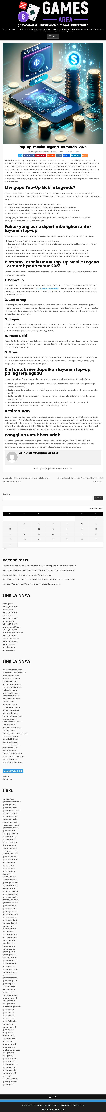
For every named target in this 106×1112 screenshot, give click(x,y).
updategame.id (10, 937)
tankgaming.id (9, 1055)
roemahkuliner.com (11, 678)
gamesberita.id (10, 905)
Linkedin (77, 155)
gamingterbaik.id (10, 816)
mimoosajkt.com (10, 713)
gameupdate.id (10, 923)
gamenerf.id (8, 1012)
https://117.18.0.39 (10, 612)
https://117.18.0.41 (10, 624)
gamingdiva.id (9, 1076)
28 (67, 539)
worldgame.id (9, 943)
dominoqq (7, 779)
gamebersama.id (11, 856)
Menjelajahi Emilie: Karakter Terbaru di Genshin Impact (27, 575)
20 (53, 534)
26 (39, 539)
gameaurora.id (9, 917)
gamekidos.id (9, 1061)
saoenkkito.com (10, 681)
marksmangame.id (11, 1050)
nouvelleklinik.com (11, 739)
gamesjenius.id (9, 839)
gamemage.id (9, 1027)
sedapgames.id (10, 851)
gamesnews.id (9, 908)
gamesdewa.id (9, 836)
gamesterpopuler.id (12, 801)
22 (82, 534)
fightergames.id (10, 995)
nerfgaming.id (9, 966)
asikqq (6, 776)
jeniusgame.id (9, 946)
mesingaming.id (10, 1078)
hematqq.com (9, 644)
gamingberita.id (10, 885)
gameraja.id (8, 865)
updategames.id (10, 914)
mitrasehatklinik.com (12, 727)
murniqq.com (9, 647)
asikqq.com (8, 603)
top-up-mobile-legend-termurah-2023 (53, 147)
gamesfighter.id (10, 977)
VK (60, 155)
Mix (85, 155)
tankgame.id (8, 1053)
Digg (67, 155)
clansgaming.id (10, 957)
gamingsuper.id (10, 1081)
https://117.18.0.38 (10, 630)
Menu (54, 36)
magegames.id (10, 998)
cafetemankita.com (11, 707)
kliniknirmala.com (10, 736)
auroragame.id (9, 928)
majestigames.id (10, 853)
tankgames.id (9, 1003)
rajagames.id (9, 862)
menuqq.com (9, 650)
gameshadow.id (10, 859)
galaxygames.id (10, 911)
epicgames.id (9, 1000)
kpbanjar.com (9, 730)
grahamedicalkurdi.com (14, 756)
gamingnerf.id (9, 949)
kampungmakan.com (12, 687)
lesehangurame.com (12, 670)
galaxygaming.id (10, 891)
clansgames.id (9, 986)
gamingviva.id (9, 1084)
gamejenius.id (9, 871)
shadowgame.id (10, 879)
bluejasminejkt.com (11, 698)
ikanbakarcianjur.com (12, 722)
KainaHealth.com (10, 742)
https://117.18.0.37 (10, 635)
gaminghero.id (9, 1067)
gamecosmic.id (10, 920)
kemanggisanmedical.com (15, 733)
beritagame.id (9, 940)
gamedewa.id (9, 868)
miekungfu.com (10, 704)
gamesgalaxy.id (10, 897)
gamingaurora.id (10, 882)
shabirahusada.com (12, 745)
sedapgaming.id (10, 833)
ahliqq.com (8, 609)
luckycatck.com (10, 690)
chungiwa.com (9, 719)
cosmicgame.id (10, 934)
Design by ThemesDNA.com (53, 1109)
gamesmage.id (10, 980)
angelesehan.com (11, 695)
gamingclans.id (10, 954)
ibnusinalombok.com (12, 753)
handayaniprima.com (12, 684)
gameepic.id (8, 1029)
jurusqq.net (8, 615)
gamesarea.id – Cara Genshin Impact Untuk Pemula (53, 25)
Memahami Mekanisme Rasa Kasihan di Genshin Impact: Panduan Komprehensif (39, 570)
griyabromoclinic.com (12, 762)
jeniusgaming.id (10, 819)
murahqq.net (8, 621)
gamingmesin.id (10, 1064)
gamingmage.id (10, 960)
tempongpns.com (11, 675)
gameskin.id (8, 1009)
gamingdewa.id (10, 807)
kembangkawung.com (13, 716)
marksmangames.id (12, 1006)
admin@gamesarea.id (39, 152)
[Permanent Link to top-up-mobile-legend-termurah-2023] (53, 93)
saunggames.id (10, 848)
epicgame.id (8, 1041)
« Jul (4, 549)
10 (10, 529)
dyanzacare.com (10, 759)
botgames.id (8, 992)
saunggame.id (9, 876)
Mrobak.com (8, 701)
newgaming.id (9, 888)
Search (6, 494)
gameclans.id (9, 1015)
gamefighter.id (9, 1021)
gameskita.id (8, 799)
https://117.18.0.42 (10, 618)
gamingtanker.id (10, 969)
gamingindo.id (9, 1073)
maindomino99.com (12, 627)
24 (10, 539)
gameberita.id (9, 926)
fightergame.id (9, 1038)
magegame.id (9, 1044)
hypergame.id (9, 1047)
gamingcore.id (9, 1070)
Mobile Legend (73, 152)
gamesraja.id (9, 830)
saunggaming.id (10, 822)
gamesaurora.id (10, 894)
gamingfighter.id (10, 972)
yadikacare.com (10, 747)
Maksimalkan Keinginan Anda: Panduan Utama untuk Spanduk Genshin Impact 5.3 (39, 565)
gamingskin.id (9, 952)
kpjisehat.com (9, 724)
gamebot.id (8, 1024)
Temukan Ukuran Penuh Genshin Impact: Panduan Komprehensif (31, 584)
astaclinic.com (9, 750)
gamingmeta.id (10, 963)
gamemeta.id (9, 1018)
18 (24, 534)
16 (96, 529)
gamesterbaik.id (10, 842)
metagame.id (9, 1035)
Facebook (30, 155)
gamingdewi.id (9, 804)
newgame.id (8, 931)
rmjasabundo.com (11, 710)
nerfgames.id (9, 989)
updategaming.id (10, 900)
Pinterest (41, 155)
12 (39, 529)
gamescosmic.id (10, 902)
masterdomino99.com (13, 632)
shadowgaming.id (11, 825)
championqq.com (11, 638)
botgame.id (8, 1032)
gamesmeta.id (9, 975)
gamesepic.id (9, 983)
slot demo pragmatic (48, 288)
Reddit (52, 155)
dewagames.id (9, 845)
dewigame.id (9, 874)
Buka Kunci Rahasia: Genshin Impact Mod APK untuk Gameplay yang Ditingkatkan (39, 579)
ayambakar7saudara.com (14, 672)
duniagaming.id (10, 813)
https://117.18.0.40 (10, 641)
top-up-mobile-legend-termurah (57, 468)
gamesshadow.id (10, 828)
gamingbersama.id (11, 810)
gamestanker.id (10, 1058)
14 (67, 529)
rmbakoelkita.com (11, 693)
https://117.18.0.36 (10, 606)
